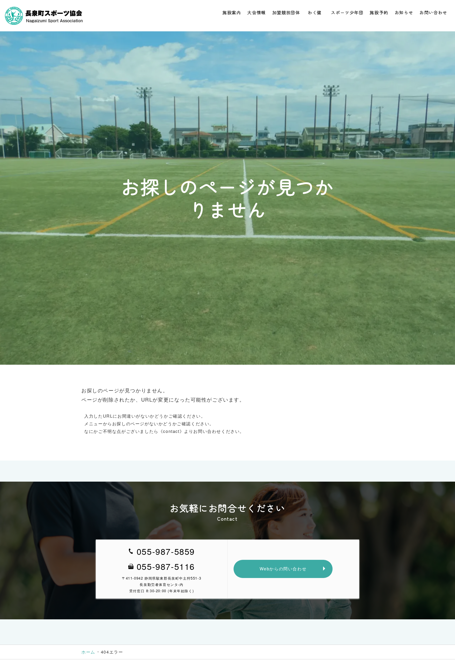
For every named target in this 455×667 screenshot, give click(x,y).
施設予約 (379, 12)
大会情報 (256, 12)
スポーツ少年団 (347, 12)
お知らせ (404, 12)
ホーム (88, 652)
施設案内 (231, 12)
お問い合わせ (433, 12)
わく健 (315, 12)
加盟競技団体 (286, 12)
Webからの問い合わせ (283, 569)
